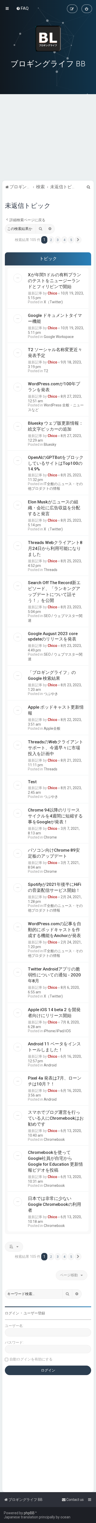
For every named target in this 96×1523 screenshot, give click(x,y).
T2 (46, 371)
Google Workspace (59, 337)
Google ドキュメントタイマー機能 (55, 318)
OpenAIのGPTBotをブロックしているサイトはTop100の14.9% (55, 463)
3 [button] (58, 240)
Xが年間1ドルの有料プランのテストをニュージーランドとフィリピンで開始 (54, 280)
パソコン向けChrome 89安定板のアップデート (54, 853)
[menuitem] (22, 8)
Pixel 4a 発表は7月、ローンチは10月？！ (54, 1080)
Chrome (50, 837)
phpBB (29, 1513)
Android (50, 1065)
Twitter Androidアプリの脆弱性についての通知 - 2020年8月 (54, 974)
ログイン (12, 1313)
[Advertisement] (48, 144)
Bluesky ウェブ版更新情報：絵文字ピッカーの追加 (55, 426)
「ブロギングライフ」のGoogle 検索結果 (52, 675)
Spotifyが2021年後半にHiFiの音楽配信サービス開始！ (54, 887)
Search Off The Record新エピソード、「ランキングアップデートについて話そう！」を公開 (54, 591)
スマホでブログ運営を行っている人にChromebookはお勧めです (56, 1118)
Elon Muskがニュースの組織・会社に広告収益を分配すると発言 (54, 507)
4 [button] (64, 240)
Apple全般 (52, 728)
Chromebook (54, 1139)
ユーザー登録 (34, 1313)
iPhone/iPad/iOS (57, 1031)
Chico (52, 293)
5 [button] (71, 240)
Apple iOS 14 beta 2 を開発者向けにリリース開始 (54, 1012)
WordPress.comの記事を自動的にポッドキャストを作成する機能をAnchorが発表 (54, 929)
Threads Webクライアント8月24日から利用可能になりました (55, 548)
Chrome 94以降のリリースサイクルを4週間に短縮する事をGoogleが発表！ (55, 815)
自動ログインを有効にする (30, 1359)
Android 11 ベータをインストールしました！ (54, 1046)
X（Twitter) (53, 302)
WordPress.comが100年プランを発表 (54, 386)
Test (32, 781)
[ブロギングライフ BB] (48, 38)
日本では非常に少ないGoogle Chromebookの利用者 (54, 1204)
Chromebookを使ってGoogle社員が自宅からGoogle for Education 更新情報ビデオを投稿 (55, 1161)
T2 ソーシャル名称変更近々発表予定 (55, 352)
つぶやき (51, 694)
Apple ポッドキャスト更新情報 (56, 710)
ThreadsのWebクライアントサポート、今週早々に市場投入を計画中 (55, 747)
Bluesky (50, 444)
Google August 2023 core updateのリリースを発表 (53, 636)
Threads (50, 570)
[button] (78, 240)
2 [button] (51, 240)
